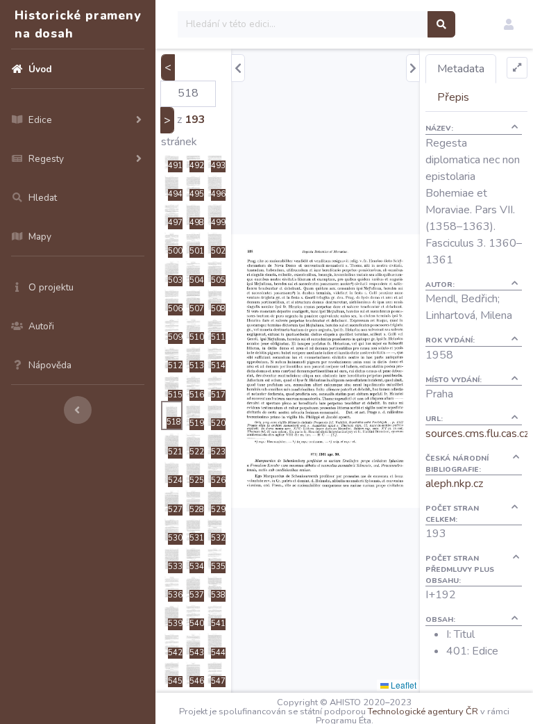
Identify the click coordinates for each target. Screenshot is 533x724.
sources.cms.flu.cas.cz (477, 433)
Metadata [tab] (460, 68)
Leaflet (402, 685)
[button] (509, 24)
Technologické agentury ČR (423, 711)
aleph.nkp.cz (454, 483)
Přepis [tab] (453, 97)
